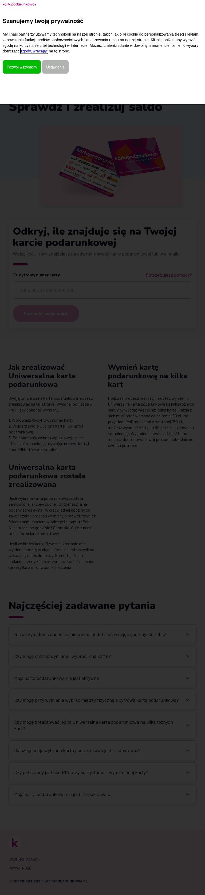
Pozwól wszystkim (22, 67)
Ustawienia (55, 67)
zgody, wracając (34, 51)
